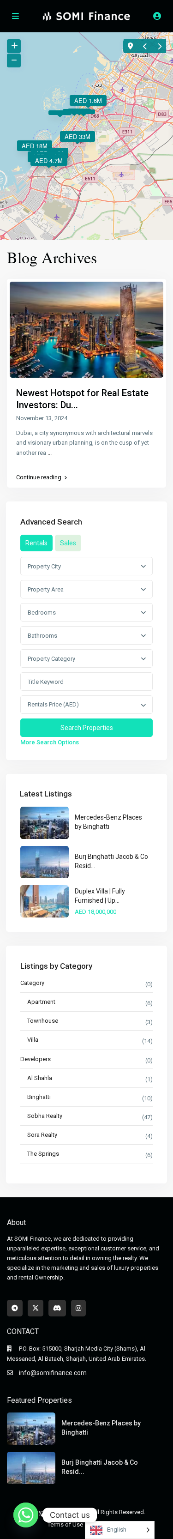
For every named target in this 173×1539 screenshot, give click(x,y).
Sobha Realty (44, 1115)
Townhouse (42, 1020)
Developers (35, 1059)
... (50, 452)
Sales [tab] (68, 543)
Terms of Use (65, 1524)
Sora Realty (42, 1134)
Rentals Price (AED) (53, 704)
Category (32, 982)
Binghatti (39, 1096)
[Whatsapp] (25, 1515)
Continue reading (38, 477)
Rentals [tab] (36, 543)
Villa (32, 1039)
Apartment (41, 1001)
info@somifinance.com (53, 1372)
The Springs (43, 1153)
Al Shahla (39, 1077)
